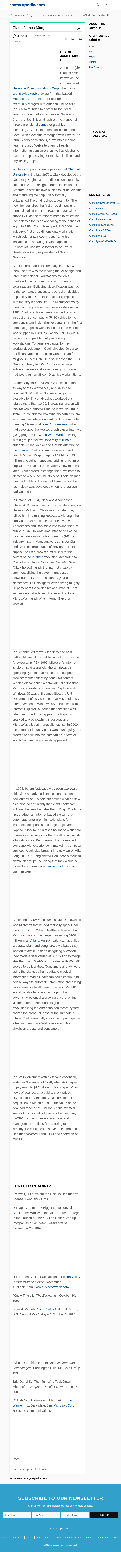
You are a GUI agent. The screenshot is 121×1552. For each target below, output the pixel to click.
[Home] (27, 5)
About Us (17, 1538)
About (97, 56)
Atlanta (35, 940)
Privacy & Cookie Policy (69, 1538)
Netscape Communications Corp (36, 88)
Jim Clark (45, 1309)
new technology (57, 866)
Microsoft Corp (23, 99)
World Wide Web (25, 93)
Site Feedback (44, 1538)
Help (29, 1538)
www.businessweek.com (51, 1287)
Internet (42, 99)
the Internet (21, 450)
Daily (116, 1538)
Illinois (66, 440)
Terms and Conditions (97, 1538)
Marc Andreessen (54, 424)
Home (5, 1538)
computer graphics (52, 125)
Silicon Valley (70, 1277)
